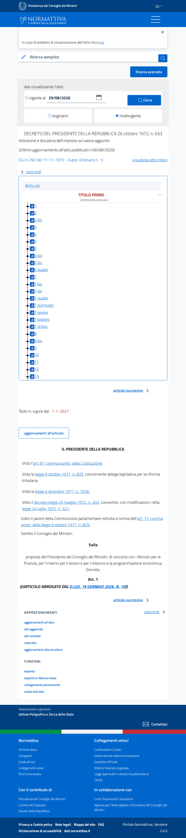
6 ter (38, 262)
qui (102, 42)
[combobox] (93, 57)
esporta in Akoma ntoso (40, 678)
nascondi (33, 172)
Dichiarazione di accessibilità (40, 830)
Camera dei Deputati (32, 805)
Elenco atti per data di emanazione (116, 755)
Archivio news (28, 749)
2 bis (38, 220)
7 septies (41, 319)
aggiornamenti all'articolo (44, 433)
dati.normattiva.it (77, 830)
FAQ (101, 824)
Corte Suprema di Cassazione (113, 798)
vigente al (37, 98)
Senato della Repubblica (34, 810)
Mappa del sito (85, 824)
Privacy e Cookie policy (36, 824)
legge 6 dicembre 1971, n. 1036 (62, 491)
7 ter (38, 291)
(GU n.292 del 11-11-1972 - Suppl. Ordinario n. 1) (61, 160)
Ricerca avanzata (149, 72)
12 (36, 369)
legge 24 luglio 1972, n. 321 (45, 509)
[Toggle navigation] (155, 19)
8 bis (38, 341)
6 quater (41, 270)
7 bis (38, 284)
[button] (99, 97)
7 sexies (41, 312)
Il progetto (25, 755)
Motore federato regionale (111, 768)
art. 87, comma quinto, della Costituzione (67, 463)
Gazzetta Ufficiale (106, 761)
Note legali (63, 824)
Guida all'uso (27, 761)
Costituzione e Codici (107, 749)
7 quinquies (44, 305)
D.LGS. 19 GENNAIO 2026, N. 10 (97, 587)
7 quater (41, 298)
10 (36, 355)
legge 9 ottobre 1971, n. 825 (59, 474)
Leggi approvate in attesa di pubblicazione (121, 773)
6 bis (38, 255)
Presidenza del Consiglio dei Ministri (42, 798)
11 (36, 362)
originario (60, 116)
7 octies (40, 326)
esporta (29, 671)
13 (36, 376)
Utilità (98, 780)
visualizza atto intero (149, 160)
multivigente (130, 116)
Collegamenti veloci (31, 768)
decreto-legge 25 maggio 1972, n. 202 (66, 502)
